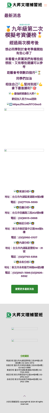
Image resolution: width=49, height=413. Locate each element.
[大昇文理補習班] (24, 5)
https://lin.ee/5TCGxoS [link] (27, 104)
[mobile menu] (45, 5)
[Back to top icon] (24, 396)
